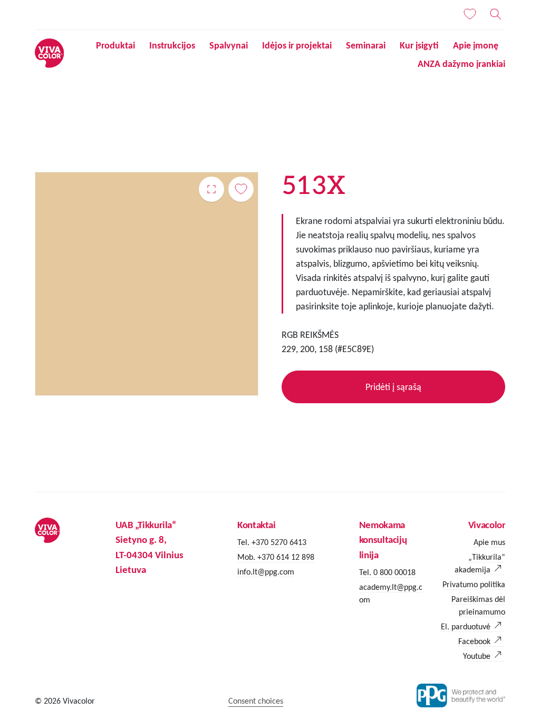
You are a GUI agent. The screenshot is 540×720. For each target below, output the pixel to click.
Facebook (474, 641)
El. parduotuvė (465, 626)
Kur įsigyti (419, 45)
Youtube (476, 656)
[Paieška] (495, 14)
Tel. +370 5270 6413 (271, 542)
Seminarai (365, 45)
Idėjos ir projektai (297, 45)
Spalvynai (228, 45)
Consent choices (255, 701)
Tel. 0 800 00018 (387, 572)
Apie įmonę (475, 45)
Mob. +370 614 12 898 (275, 557)
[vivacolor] (49, 52)
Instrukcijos (172, 45)
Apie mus (489, 542)
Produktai (115, 45)
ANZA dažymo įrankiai (461, 64)
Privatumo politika (473, 584)
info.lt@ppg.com (265, 572)
